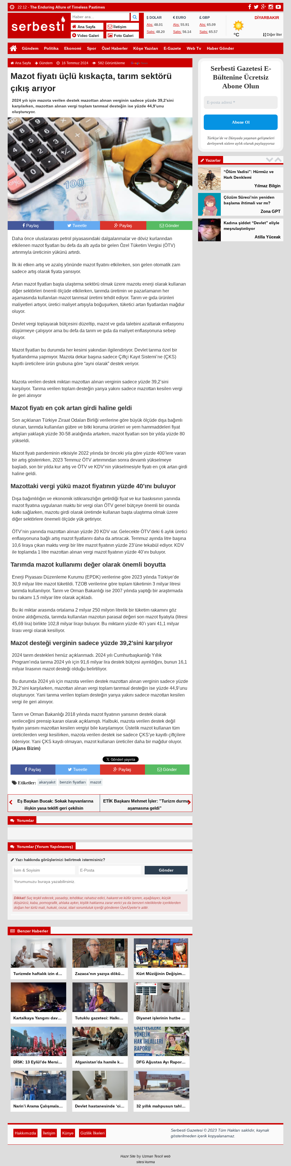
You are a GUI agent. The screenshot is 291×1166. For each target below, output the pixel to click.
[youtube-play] (278, 7)
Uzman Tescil (152, 1156)
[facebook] (249, 7)
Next (278, 159)
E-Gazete (172, 48)
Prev (270, 159)
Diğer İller (274, 35)
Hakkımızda (25, 1133)
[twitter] (256, 7)
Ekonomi (72, 48)
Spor (91, 48)
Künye (68, 1133)
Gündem (30, 48)
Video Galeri (87, 36)
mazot (95, 782)
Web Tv (194, 48)
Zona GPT (270, 211)
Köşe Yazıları (145, 48)
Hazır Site (128, 1156)
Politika (51, 48)
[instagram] (271, 7)
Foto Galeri (123, 36)
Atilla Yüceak (267, 236)
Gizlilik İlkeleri (92, 1133)
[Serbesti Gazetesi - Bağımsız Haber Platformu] (38, 24)
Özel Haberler (115, 48)
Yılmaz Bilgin (267, 185)
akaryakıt (47, 782)
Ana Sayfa (85, 27)
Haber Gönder (220, 48)
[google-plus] (263, 7)
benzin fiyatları (73, 782)
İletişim (119, 27)
